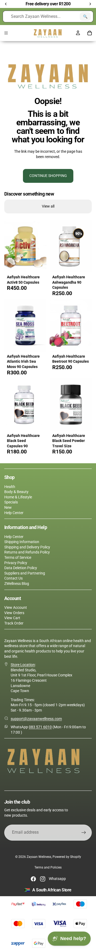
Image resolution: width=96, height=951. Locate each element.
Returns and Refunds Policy (27, 552)
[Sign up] (83, 832)
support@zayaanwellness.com (36, 719)
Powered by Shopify (67, 857)
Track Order (13, 623)
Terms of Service (17, 557)
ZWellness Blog (16, 583)
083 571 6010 (40, 727)
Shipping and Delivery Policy (27, 547)
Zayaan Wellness (39, 857)
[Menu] (6, 33)
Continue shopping (48, 175)
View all (48, 206)
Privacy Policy (15, 563)
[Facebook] (33, 879)
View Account (15, 607)
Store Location (23, 665)
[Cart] (89, 33)
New (8, 507)
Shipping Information (21, 542)
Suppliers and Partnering (24, 573)
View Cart (12, 618)
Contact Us (13, 578)
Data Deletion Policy (20, 568)
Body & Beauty (16, 492)
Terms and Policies (48, 867)
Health (9, 487)
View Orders (14, 613)
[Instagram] (42, 879)
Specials (11, 502)
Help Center (13, 513)
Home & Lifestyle (18, 497)
